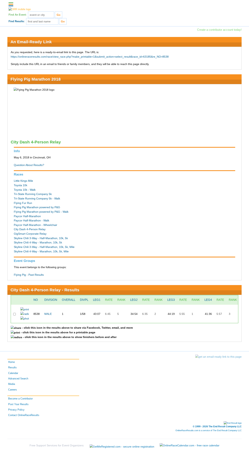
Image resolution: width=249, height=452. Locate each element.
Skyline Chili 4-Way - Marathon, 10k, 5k (38, 242)
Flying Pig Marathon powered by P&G (37, 207)
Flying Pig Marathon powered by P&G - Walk (41, 211)
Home (11, 362)
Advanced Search (18, 378)
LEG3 (171, 299)
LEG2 (134, 299)
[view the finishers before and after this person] (24, 313)
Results (12, 367)
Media (11, 384)
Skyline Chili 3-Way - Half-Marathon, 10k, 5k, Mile (44, 246)
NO (35, 299)
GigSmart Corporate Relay (30, 233)
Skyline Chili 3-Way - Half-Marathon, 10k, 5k (41, 238)
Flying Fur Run (23, 202)
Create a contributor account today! (219, 29)
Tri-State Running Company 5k (33, 194)
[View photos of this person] (24, 318)
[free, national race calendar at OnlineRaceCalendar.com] (189, 445)
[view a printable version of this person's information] (24, 309)
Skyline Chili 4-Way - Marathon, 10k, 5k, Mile (41, 251)
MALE (48, 313)
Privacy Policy (16, 409)
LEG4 (208, 299)
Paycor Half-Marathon (27, 216)
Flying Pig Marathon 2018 (36, 79)
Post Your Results (18, 404)
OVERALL (68, 299)
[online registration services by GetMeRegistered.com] (122, 445)
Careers (12, 389)
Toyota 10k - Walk (25, 189)
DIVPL (84, 299)
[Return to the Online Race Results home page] (20, 9)
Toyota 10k (20, 185)
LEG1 (96, 299)
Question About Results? (29, 165)
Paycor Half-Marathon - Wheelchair (35, 224)
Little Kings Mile (23, 180)
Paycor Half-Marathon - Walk (31, 220)
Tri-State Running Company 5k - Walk (37, 198)
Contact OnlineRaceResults (23, 415)
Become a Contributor (20, 398)
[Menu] (11, 4)
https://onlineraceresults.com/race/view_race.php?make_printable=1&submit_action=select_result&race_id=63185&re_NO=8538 (90, 56)
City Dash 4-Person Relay (30, 229)
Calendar (13, 373)
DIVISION (50, 299)
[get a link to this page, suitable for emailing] (218, 356)
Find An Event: (17, 14)
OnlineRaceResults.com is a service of (208, 430)
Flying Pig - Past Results (29, 274)
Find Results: (17, 21)
